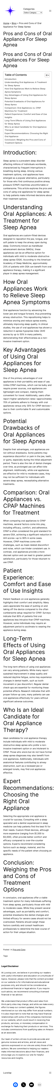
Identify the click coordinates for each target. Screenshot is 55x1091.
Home (6, 23)
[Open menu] (50, 10)
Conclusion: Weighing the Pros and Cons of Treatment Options (25, 141)
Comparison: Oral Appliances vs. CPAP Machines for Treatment (23, 109)
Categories (28, 9)
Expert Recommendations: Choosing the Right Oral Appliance (26, 135)
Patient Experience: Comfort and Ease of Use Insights (26, 115)
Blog (14, 23)
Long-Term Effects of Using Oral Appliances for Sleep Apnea (25, 122)
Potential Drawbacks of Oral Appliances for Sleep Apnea (25, 103)
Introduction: (11, 79)
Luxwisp (7, 1072)
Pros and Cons (19, 949)
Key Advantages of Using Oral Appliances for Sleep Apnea (26, 96)
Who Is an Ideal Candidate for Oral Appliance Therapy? (26, 128)
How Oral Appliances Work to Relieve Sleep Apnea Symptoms (25, 90)
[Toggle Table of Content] (46, 75)
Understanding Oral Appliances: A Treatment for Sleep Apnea (26, 84)
